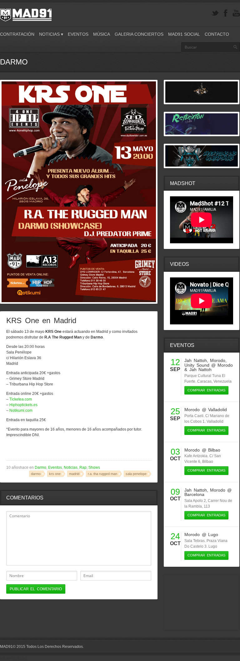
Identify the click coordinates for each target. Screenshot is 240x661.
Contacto (217, 34)
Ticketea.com (20, 399)
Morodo (217, 360)
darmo (36, 474)
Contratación (17, 34)
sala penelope (136, 474)
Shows (94, 467)
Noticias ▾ (51, 34)
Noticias (71, 467)
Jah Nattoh (195, 360)
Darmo (40, 467)
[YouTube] (236, 13)
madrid (74, 474)
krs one (55, 474)
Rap (83, 467)
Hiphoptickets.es (23, 405)
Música (101, 34)
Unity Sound (196, 365)
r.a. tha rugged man (102, 474)
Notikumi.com (20, 410)
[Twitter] (215, 13)
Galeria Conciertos (139, 34)
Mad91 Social (184, 34)
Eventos (78, 34)
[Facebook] (225, 13)
